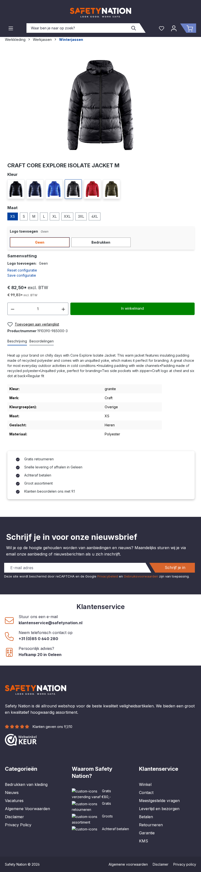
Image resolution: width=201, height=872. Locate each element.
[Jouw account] (173, 28)
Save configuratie (21, 275)
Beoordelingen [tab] (41, 341)
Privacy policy (184, 864)
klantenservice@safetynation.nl (50, 622)
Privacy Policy (18, 824)
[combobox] (77, 28)
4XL (94, 216)
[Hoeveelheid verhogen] (63, 309)
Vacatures (14, 800)
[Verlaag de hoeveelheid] (12, 309)
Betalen (146, 816)
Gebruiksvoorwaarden (141, 576)
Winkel (145, 784)
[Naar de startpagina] (100, 12)
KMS (143, 840)
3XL (81, 216)
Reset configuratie (22, 270)
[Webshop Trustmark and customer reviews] (21, 739)
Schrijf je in (175, 567)
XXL (67, 216)
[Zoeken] (133, 28)
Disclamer (160, 864)
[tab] (17, 341)
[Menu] (11, 28)
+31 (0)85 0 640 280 (38, 638)
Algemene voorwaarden (128, 864)
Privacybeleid (107, 576)
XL (54, 216)
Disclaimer (14, 816)
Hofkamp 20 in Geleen (40, 654)
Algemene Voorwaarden (27, 808)
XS (12, 216)
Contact (146, 792)
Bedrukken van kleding (26, 784)
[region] (100, 105)
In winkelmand (132, 308)
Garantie (147, 832)
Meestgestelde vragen (159, 800)
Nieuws (12, 792)
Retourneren (151, 824)
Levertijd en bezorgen (159, 808)
